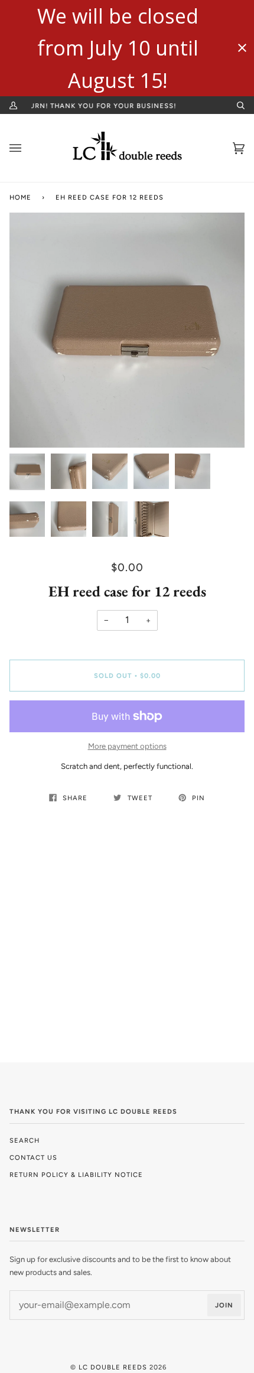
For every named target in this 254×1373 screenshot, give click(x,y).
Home (20, 197)
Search (24, 1140)
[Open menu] (27, 148)
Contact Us (33, 1157)
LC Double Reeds (113, 1367)
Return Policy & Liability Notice (76, 1174)
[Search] (236, 105)
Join (224, 1305)
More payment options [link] (127, 746)
